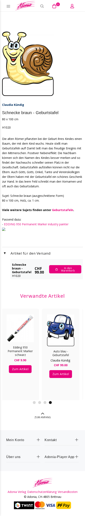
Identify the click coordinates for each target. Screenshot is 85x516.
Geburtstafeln (62, 210)
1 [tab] (34, 402)
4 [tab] (50, 402)
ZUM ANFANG (42, 417)
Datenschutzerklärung (42, 492)
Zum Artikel (20, 369)
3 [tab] (45, 402)
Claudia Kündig (13, 105)
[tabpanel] (20, 351)
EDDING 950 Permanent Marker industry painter (36, 224)
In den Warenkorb (68, 269)
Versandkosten (68, 492)
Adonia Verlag (17, 492)
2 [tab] (39, 402)
